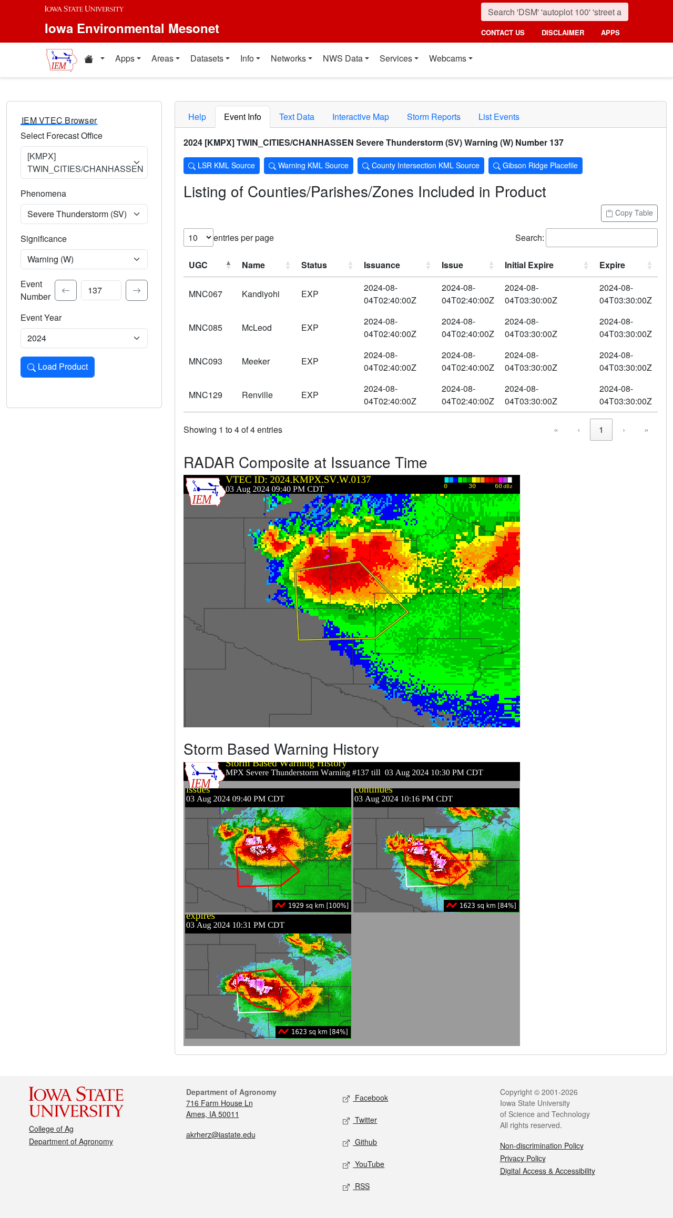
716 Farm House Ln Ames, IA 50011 (219, 1108)
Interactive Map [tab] (360, 116)
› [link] (624, 429)
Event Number (35, 290)
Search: (529, 237)
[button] (94, 60)
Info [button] (247, 58)
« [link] (556, 429)
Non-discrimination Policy (542, 1145)
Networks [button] (288, 58)
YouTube (368, 1164)
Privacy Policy (523, 1158)
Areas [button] (162, 58)
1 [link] (601, 429)
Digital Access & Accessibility (547, 1170)
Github (365, 1141)
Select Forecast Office (62, 135)
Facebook (370, 1097)
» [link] (646, 429)
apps (610, 32)
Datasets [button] (206, 58)
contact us (503, 32)
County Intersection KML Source (425, 165)
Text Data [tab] (296, 116)
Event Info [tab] (242, 116)
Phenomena (43, 193)
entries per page (243, 237)
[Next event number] (137, 290)
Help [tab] (197, 116)
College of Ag (51, 1128)
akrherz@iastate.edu (221, 1134)
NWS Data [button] (343, 58)
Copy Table (633, 212)
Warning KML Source (312, 165)
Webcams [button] (447, 58)
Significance (44, 238)
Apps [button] (125, 58)
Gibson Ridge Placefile (539, 165)
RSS (361, 1186)
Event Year (41, 317)
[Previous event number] (66, 290)
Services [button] (396, 58)
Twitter (365, 1119)
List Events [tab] (498, 116)
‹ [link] (578, 429)
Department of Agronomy (71, 1141)
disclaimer (563, 32)
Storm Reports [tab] (434, 116)
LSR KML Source (225, 165)
